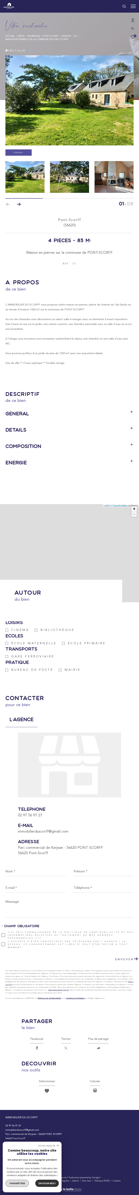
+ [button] (134, 509)
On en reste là (46, 1145)
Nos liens (87, 1181)
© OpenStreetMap (119, 505)
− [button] (134, 514)
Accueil (10, 36)
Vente (21, 36)
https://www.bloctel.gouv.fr (58, 990)
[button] (18, 204)
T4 (75, 36)
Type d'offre (19, 47)
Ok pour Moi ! (47, 1183)
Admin (75, 1181)
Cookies (117, 1181)
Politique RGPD (101, 1181)
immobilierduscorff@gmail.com (43, 831)
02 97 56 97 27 (30, 815)
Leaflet (106, 505)
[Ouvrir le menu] (133, 6)
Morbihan (34, 36)
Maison (66, 36)
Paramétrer (17, 1183)
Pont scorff (51, 36)
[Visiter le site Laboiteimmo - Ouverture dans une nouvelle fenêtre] (70, 1187)
